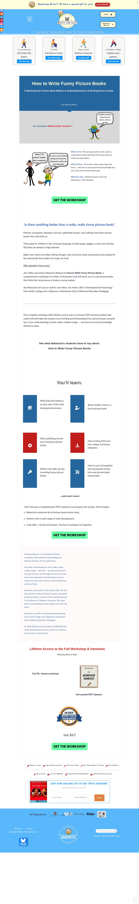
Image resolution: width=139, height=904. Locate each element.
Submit (99, 797)
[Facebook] (1, 10)
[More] (1, 29)
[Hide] (0, 33)
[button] (21, 19)
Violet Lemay (115, 836)
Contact (29, 829)
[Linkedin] (1, 17)
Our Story (17, 829)
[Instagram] (1, 23)
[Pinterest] (1, 20)
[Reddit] (1, 13)
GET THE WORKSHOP (69, 200)
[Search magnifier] (115, 831)
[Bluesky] (1, 26)
